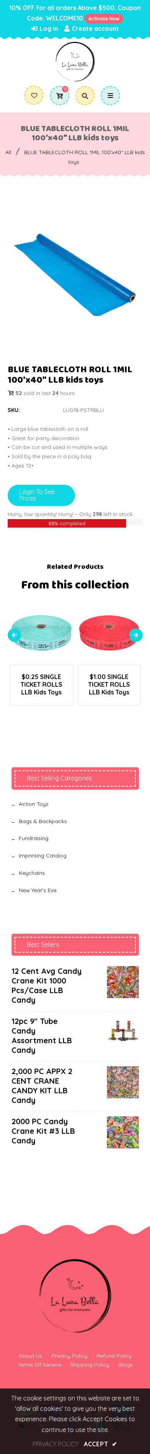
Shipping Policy (89, 1364)
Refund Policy (114, 1355)
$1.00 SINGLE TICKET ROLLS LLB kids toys (109, 684)
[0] (56, 96)
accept (100, 1444)
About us (30, 1355)
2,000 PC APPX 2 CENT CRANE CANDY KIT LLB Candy (42, 1085)
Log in (48, 28)
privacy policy (55, 1444)
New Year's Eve (38, 890)
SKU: (14, 410)
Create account (94, 28)
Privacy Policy (69, 1355)
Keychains (32, 872)
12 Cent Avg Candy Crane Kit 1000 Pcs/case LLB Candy (47, 985)
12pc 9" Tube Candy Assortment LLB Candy (42, 1035)
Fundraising (33, 838)
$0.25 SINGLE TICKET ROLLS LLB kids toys (41, 684)
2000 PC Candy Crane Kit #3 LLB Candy (43, 1130)
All (8, 152)
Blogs (125, 1364)
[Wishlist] (34, 95)
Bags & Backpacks (43, 821)
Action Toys (33, 803)
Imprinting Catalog (43, 855)
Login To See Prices (37, 495)
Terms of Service (39, 1364)
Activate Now (103, 19)
